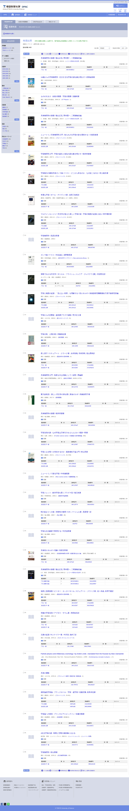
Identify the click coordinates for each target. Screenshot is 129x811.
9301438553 (90, 543)
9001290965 (88, 706)
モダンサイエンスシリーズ (66, 638)
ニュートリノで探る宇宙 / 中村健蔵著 (55, 474)
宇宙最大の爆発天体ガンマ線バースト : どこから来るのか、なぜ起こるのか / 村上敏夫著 (74, 173)
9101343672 (90, 725)
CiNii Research (37, 22)
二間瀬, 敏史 (5, 88)
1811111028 (88, 406)
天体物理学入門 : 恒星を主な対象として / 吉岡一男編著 (62, 375)
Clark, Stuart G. (6, 97)
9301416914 (90, 504)
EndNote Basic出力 (75, 54)
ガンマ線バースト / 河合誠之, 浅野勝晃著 (56, 255)
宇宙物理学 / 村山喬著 (49, 752)
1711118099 (90, 603)
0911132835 (89, 108)
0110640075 (91, 387)
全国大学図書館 (23, 22)
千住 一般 (44, 69)
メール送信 (46, 54)
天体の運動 (45, 673)
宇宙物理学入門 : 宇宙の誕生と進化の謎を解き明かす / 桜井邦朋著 (66, 154)
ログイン (122, 6)
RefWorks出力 (64, 54)
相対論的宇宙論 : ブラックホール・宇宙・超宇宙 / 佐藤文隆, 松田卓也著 (68, 692)
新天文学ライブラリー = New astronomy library (73, 258)
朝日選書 (61, 337)
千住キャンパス (6, 50)
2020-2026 (5, 69)
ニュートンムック (74, 736)
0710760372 (90, 367)
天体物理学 (5, 139)
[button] (15, 15)
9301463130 (91, 326)
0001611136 (90, 346)
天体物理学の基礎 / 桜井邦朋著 (52, 413)
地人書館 (4, 114)
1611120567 (93, 583)
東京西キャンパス (7, 48)
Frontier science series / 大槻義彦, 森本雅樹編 (68, 436)
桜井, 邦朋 (5, 90)
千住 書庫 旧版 (45, 581)
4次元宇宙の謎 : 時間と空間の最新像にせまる (58, 733)
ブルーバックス (61, 138)
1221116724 (90, 466)
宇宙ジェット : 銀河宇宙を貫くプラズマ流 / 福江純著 (61, 493)
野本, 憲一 (5, 95)
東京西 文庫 (44, 146)
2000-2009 (5, 73)
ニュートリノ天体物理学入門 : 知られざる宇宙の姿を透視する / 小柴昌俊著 (69, 135)
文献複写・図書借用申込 (48, 787)
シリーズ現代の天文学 (72, 61)
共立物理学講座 (62, 755)
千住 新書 (44, 185)
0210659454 (90, 146)
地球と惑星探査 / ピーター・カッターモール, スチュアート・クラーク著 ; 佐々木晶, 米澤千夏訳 (77, 591)
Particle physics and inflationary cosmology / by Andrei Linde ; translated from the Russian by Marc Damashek (82, 654)
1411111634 (90, 185)
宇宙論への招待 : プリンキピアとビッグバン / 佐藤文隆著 (62, 714)
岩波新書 (60, 717)
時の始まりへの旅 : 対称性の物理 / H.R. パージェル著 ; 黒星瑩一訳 (66, 512)
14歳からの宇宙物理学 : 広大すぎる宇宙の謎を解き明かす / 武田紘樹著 (68, 77)
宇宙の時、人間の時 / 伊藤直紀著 (53, 334)
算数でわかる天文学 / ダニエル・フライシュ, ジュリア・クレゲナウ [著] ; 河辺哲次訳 (73, 274)
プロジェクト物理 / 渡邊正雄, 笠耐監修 (69, 676)
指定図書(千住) (32, 785)
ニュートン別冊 (86, 736)
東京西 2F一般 (45, 206)
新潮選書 (58, 397)
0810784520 (90, 605)
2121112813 (90, 228)
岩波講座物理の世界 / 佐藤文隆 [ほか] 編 (69, 553)
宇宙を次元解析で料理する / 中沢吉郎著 (56, 531)
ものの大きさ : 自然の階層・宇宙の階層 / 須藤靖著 (60, 96)
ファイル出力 (54, 54)
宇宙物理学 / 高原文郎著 (50, 236)
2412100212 (90, 305)
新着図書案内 (6, 785)
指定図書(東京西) (32, 787)
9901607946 (91, 247)
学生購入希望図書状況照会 (65, 787)
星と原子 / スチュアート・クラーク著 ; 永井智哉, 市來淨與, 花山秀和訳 (68, 353)
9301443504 (91, 425)
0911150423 (88, 562)
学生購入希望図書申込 (64, 785)
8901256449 (89, 523)
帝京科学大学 (122, 14)
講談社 (4, 107)
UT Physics (65, 99)
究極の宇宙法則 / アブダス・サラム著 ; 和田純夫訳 (60, 613)
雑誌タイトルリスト (19, 785)
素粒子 (4, 145)
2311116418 (90, 127)
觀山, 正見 (5, 92)
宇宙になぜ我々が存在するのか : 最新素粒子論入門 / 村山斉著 (64, 452)
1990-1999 (5, 76)
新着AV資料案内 (7, 790)
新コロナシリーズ (62, 318)
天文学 (4, 141)
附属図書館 (112, 14)
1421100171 (90, 187)
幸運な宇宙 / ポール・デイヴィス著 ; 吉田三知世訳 (60, 195)
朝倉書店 (4, 116)
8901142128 (92, 764)
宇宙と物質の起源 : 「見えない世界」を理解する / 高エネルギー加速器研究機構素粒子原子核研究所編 (79, 293)
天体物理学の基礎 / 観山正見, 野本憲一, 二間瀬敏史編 (61, 58)
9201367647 (89, 624)
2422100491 (90, 307)
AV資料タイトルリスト (20, 787)
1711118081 (90, 365)
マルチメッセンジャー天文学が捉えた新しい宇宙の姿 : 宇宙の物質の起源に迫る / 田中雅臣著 (76, 214)
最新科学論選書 (63, 496)
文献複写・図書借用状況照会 (49, 790)
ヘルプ (115, 9)
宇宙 (3, 148)
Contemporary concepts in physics (99, 657)
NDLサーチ (52, 22)
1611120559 (93, 581)
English (125, 9)
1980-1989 (5, 78)
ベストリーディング (33, 790)
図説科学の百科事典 (63, 356)
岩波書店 (4, 109)
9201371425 (90, 665)
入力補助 (120, 9)
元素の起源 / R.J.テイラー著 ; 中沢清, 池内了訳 (58, 635)
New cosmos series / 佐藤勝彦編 (65, 476)
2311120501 (92, 286)
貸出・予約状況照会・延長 (48, 785)
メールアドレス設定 (64, 790)
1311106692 (90, 463)
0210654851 (90, 745)
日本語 (4, 126)
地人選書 (60, 515)
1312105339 (88, 704)
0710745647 (90, 165)
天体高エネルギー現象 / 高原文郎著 (54, 550)
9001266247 (91, 684)
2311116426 (90, 69)
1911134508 (89, 266)
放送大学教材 (68, 378)
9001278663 (87, 646)
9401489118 (91, 485)
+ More (17, 81)
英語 (3, 128)
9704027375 (91, 444)
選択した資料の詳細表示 (88, 54)
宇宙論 (4, 143)
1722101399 (91, 206)
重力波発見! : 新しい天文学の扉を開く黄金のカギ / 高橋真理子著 (65, 394)
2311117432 (88, 89)
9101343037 (89, 627)
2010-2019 (5, 71)
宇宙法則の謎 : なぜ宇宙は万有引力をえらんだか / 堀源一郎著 (64, 433)
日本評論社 (5, 111)
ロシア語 (4, 131)
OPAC (5, 14)
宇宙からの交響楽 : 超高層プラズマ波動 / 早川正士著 (61, 315)
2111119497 (90, 226)
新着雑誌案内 (6, 787)
